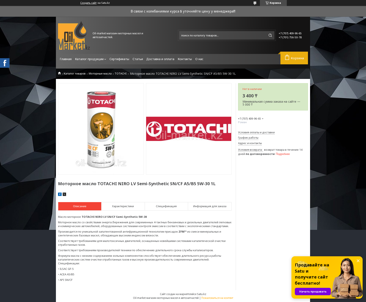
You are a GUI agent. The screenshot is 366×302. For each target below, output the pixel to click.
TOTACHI (121, 73)
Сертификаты (119, 59)
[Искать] (270, 35)
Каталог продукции (89, 59)
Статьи (138, 59)
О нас (199, 59)
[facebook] (60, 195)
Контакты (185, 59)
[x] (64, 195)
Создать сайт (88, 2)
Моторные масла (100, 73)
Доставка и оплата (160, 59)
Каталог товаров (75, 73)
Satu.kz (201, 294)
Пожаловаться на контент (217, 298)
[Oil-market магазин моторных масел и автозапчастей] (74, 35)
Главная (66, 59)
